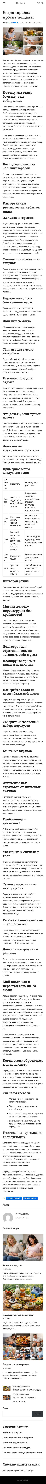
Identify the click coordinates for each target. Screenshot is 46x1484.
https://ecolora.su (22, 1218)
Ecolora (20, 3)
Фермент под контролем (16, 1364)
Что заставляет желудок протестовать (23, 1453)
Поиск (5, 1408)
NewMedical (13, 22)
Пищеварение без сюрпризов (18, 1315)
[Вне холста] (4, 3)
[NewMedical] (8, 1218)
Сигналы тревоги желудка (16, 1447)
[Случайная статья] (38, 3)
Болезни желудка (13, 1198)
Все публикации (30, 1198)
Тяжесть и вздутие (12, 1265)
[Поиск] (42, 3)
